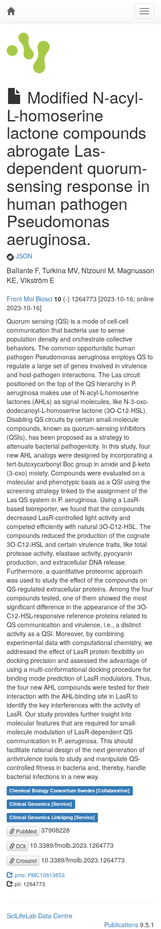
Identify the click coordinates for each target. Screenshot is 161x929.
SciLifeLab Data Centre (39, 915)
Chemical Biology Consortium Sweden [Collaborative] (69, 790)
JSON (23, 255)
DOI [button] (20, 846)
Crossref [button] (26, 860)
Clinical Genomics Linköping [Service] (52, 817)
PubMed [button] (26, 831)
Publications (121, 924)
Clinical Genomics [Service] (40, 803)
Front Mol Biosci (29, 298)
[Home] (10, 11)
